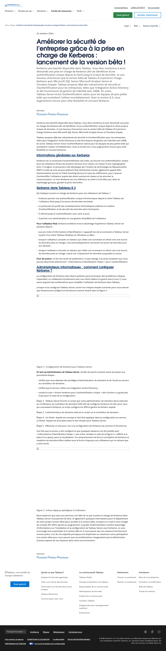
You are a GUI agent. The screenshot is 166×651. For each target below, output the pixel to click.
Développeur (58, 632)
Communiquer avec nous (52, 599)
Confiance (34, 632)
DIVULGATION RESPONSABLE (79, 639)
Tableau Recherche (49, 594)
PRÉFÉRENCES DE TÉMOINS (15, 644)
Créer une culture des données (54, 582)
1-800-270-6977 (138, 7)
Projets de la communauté (90, 596)
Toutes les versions (147, 591)
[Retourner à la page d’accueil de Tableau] (14, 6)
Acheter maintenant (147, 15)
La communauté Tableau (91, 572)
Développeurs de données (90, 591)
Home (7, 25)
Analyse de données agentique (54, 577)
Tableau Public (85, 577)
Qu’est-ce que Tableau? (52, 572)
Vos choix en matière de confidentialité (49, 644)
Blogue (12, 25)
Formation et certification (150, 582)
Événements (84, 613)
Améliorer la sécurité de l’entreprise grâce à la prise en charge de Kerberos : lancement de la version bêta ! (52, 25)
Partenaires (122, 572)
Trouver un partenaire (126, 577)
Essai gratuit (123, 15)
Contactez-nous (121, 7)
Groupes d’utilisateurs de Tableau (93, 582)
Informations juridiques (14, 639)
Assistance (144, 572)
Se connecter (154, 7)
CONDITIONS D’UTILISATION (38, 639)
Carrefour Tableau (87, 601)
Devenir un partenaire (126, 582)
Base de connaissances (149, 577)
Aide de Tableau (146, 586)
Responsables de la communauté (93, 586)
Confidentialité (58, 639)
